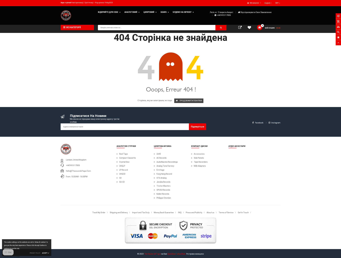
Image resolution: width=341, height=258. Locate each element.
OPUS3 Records (163, 190)
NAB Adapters (200, 166)
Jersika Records (163, 182)
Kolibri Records (163, 194)
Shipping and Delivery (119, 212)
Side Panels (199, 158)
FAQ (179, 212)
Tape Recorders (201, 162)
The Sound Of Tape (152, 254)
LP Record (123, 170)
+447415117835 (224, 15)
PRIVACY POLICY (35, 253)
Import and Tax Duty (140, 212)
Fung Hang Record (164, 174)
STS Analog (162, 178)
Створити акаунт (225, 12)
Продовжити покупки (191, 101)
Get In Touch (243, 212)
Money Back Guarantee (164, 212)
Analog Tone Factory (165, 166)
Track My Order (98, 212)
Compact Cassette (127, 158)
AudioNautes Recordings (167, 162)
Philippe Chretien (164, 198)
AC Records (162, 158)
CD (120, 178)
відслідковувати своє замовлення (256, 12)
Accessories (199, 154)
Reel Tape (123, 154)
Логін (212, 12)
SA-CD (122, 182)
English (268, 3)
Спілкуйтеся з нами (11, 256)
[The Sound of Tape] (66, 149)
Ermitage (160, 170)
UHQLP (122, 166)
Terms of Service (226, 212)
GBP (277, 3)
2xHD (159, 154)
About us (210, 212)
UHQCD (122, 174)
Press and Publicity (194, 212)
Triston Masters (163, 186)
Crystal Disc (124, 162)
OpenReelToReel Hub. (176, 254)
